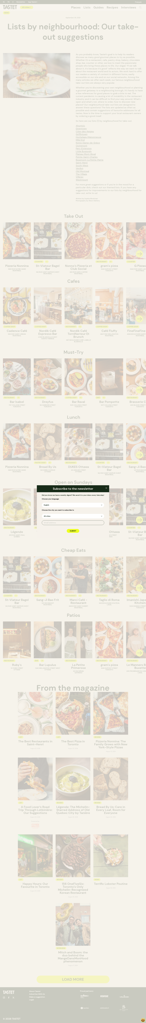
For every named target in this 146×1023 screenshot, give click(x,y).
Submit (73, 531)
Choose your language (50, 499)
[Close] (106, 488)
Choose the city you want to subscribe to (58, 510)
